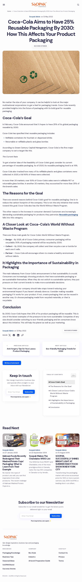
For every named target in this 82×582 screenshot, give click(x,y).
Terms (61, 561)
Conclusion (55, 407)
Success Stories (40, 46)
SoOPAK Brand (35, 437)
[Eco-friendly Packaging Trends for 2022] (60, 348)
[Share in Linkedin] (18, 335)
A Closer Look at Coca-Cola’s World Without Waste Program (62, 393)
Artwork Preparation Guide (39, 561)
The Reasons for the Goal (60, 386)
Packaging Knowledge (11, 553)
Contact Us (63, 553)
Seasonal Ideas (8, 561)
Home (9, 11)
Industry (32, 557)
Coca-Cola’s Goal (57, 382)
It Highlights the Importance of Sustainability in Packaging (62, 401)
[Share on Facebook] (14, 335)
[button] (4, 4)
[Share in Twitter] (9, 335)
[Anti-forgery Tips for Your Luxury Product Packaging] (21, 348)
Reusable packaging (68, 214)
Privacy (61, 557)
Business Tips (8, 557)
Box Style (32, 553)
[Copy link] (22, 335)
